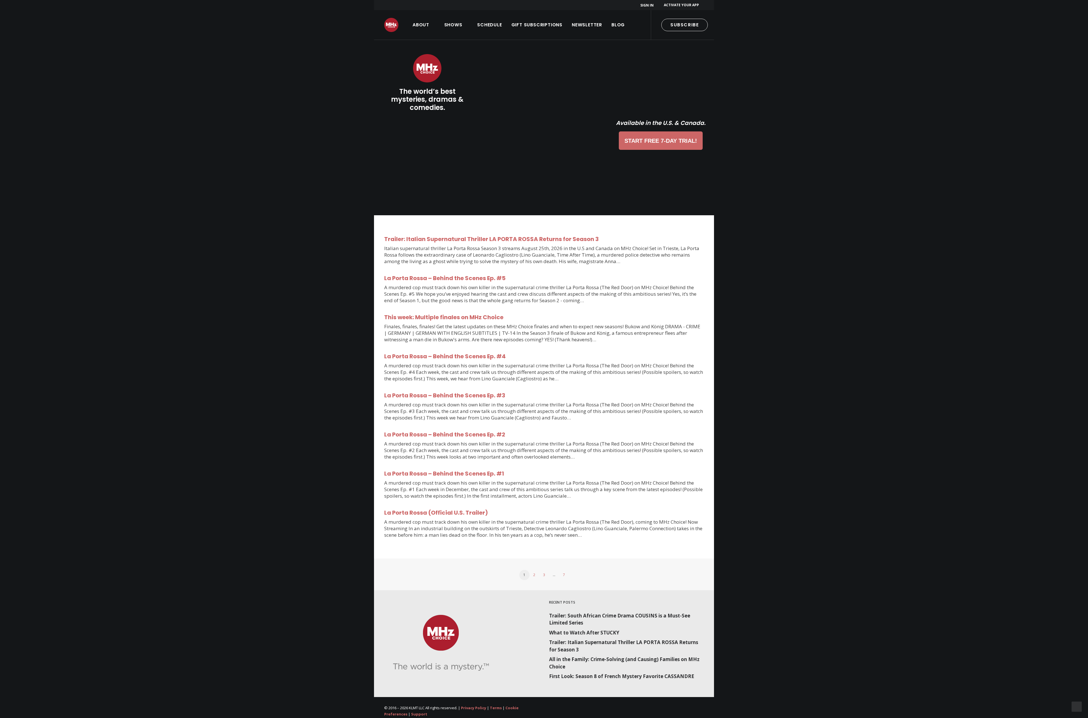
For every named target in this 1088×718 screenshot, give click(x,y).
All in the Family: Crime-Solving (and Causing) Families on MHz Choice (624, 663)
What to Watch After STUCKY (584, 632)
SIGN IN (647, 5)
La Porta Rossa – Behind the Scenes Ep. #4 (445, 356)
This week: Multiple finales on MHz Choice (443, 317)
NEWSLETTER (587, 25)
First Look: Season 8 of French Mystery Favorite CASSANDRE (621, 676)
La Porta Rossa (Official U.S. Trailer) (436, 513)
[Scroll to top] (1077, 706)
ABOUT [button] (421, 25)
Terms (496, 707)
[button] (723, 25)
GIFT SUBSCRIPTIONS (536, 25)
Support (419, 714)
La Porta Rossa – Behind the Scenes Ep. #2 (444, 434)
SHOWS (453, 25)
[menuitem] (647, 5)
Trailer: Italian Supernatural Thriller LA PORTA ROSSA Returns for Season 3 (491, 239)
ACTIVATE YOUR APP (681, 5)
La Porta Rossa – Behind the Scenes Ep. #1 (444, 474)
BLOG (618, 25)
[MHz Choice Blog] (391, 25)
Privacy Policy (473, 707)
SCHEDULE (489, 25)
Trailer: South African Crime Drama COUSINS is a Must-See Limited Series (619, 619)
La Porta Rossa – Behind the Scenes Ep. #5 (444, 278)
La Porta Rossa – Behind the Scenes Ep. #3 (444, 395)
